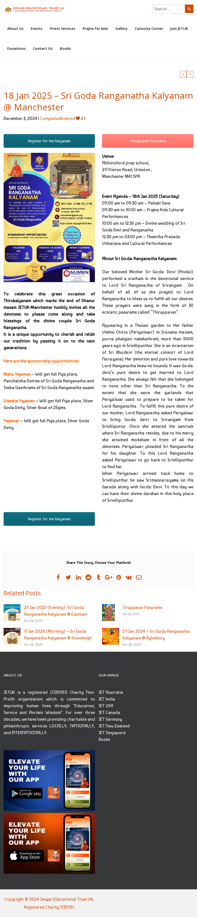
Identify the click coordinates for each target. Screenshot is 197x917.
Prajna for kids (95, 28)
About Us (15, 28)
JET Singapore (111, 732)
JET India (106, 698)
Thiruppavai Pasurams (148, 141)
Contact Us (43, 48)
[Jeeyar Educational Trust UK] (35, 9)
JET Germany (110, 719)
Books (65, 48)
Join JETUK (179, 28)
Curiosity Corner (149, 28)
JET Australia (110, 692)
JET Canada (109, 712)
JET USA (105, 705)
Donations (16, 48)
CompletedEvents (56, 118)
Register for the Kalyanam (49, 141)
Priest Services (62, 28)
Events (37, 28)
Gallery (121, 28)
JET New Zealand (114, 725)
